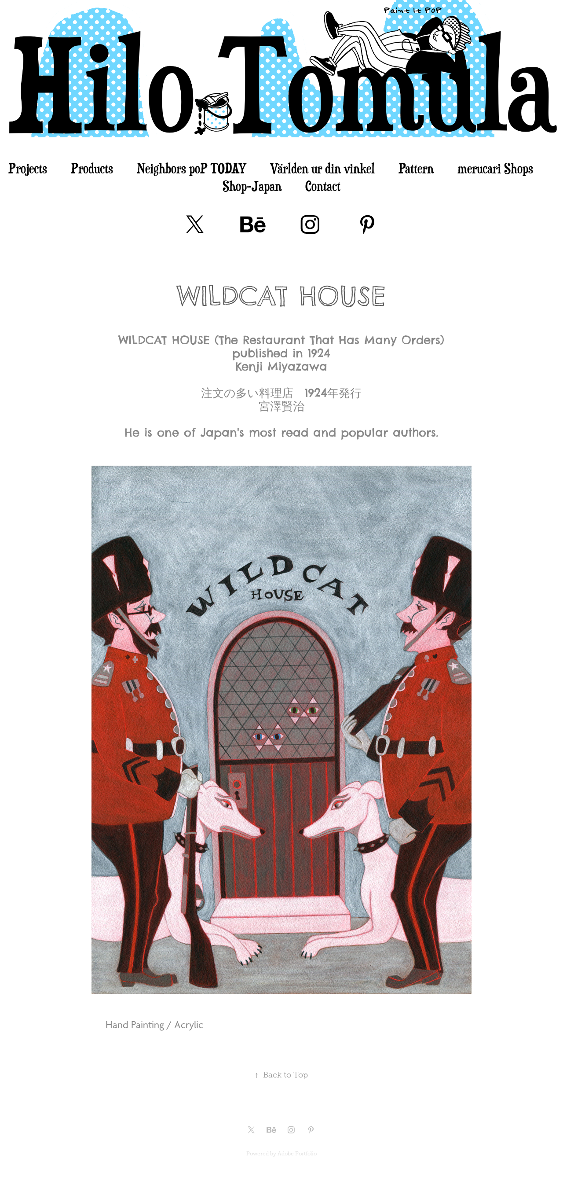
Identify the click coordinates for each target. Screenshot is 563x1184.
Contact (322, 186)
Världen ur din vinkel (322, 168)
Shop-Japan (252, 186)
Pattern (416, 168)
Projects (27, 168)
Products (92, 168)
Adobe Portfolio (297, 1154)
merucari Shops (495, 168)
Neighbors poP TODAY (191, 168)
